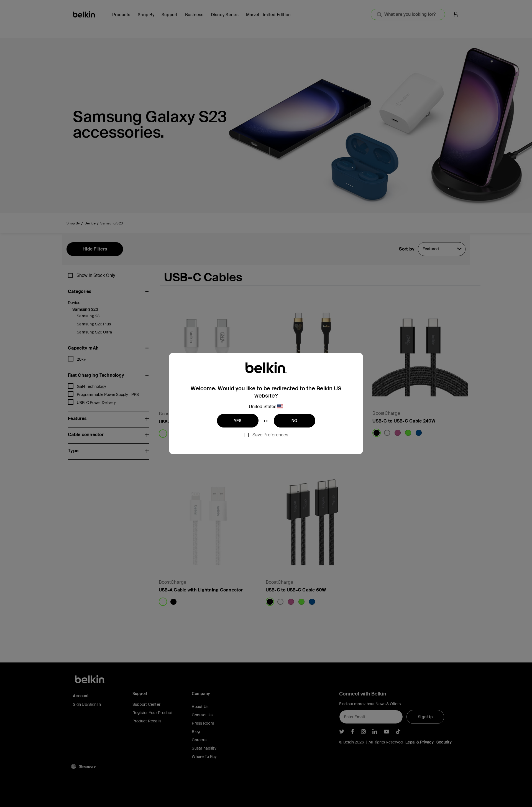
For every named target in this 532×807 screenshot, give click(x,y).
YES (238, 420)
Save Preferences (270, 435)
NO (294, 420)
